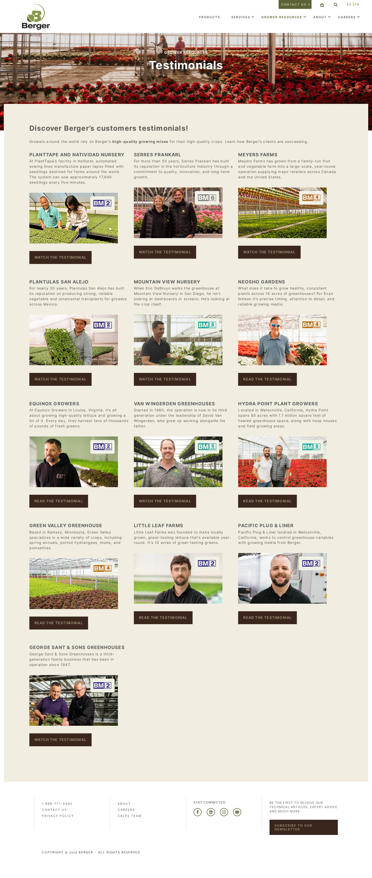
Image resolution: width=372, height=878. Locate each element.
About (320, 17)
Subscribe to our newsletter (293, 827)
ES (349, 4)
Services (240, 17)
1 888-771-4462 (57, 804)
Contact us (293, 4)
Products (209, 17)
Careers (347, 17)
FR (357, 4)
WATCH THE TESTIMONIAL (60, 257)
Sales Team (130, 816)
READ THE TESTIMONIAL (267, 379)
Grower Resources (281, 17)
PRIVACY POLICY (58, 816)
